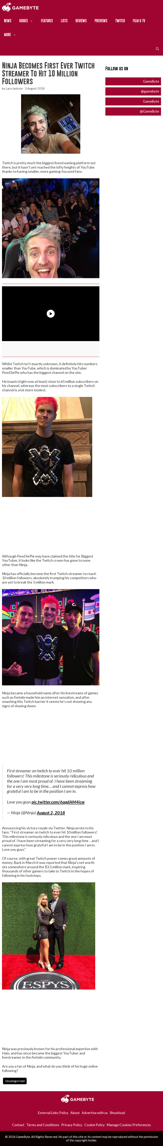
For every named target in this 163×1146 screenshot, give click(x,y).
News (7, 21)
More (7, 35)
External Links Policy (53, 1113)
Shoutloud (117, 1113)
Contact (18, 1125)
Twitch (120, 21)
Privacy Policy (71, 1125)
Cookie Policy (94, 1125)
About (75, 1113)
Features (47, 21)
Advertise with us (95, 1113)
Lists (64, 21)
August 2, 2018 (51, 812)
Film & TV (139, 21)
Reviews (81, 21)
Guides (23, 21)
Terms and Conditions (42, 1125)
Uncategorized (15, 1081)
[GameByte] (20, 7)
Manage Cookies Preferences (129, 1125)
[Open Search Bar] (157, 49)
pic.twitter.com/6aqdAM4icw (58, 802)
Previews (101, 21)
